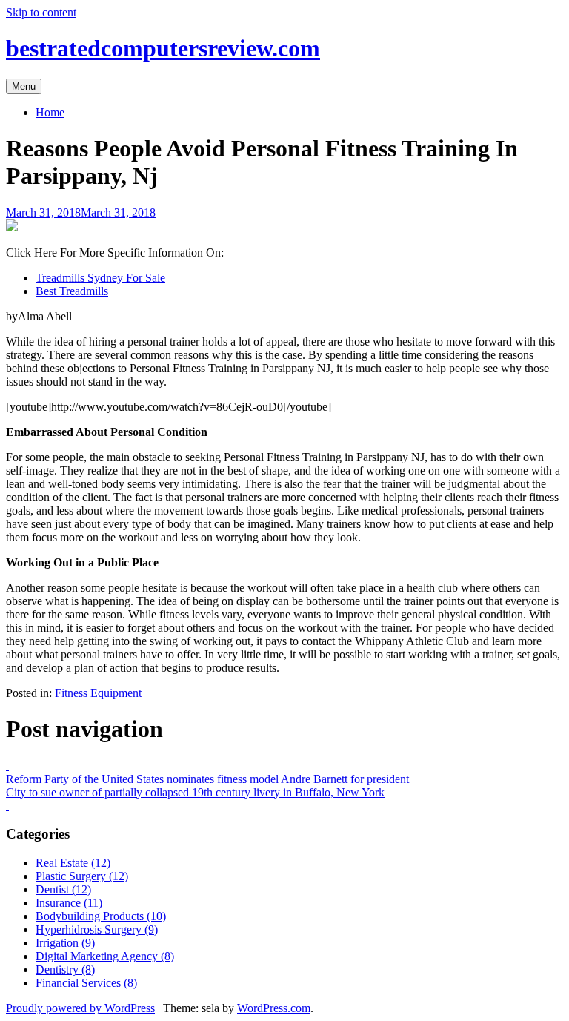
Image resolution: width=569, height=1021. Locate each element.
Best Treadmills (72, 291)
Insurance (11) (69, 902)
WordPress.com (273, 1008)
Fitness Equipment (98, 693)
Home (50, 112)
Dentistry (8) (65, 969)
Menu (24, 86)
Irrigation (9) (65, 942)
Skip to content (41, 12)
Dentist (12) (63, 889)
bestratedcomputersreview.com (163, 48)
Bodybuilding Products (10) (101, 916)
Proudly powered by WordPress (80, 1008)
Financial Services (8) (86, 983)
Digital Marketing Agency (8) (105, 956)
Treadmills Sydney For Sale (100, 277)
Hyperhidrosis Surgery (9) (97, 929)
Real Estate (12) (73, 862)
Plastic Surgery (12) (82, 876)
